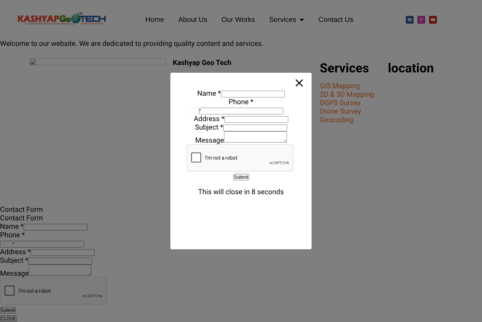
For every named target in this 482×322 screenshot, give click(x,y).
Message (209, 140)
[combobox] (195, 110)
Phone (241, 101)
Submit (241, 177)
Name (209, 93)
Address (209, 118)
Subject (209, 127)
